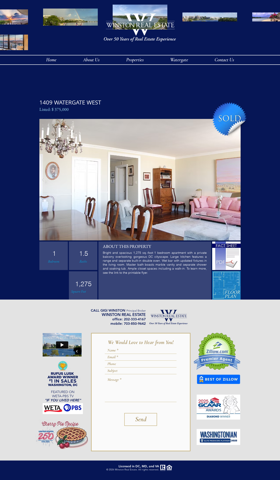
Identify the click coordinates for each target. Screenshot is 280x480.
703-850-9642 (135, 323)
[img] (226, 256)
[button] (140, 179)
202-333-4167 (135, 319)
